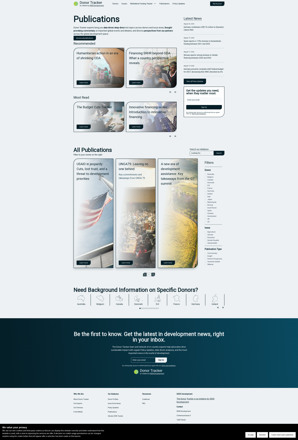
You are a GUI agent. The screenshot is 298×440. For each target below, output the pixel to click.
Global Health (212, 243)
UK (208, 219)
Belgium (210, 177)
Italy (208, 197)
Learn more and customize (282, 435)
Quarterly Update (213, 262)
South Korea (212, 208)
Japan (209, 199)
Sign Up (204, 107)
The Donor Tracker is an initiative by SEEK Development (196, 400)
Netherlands (211, 202)
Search (219, 153)
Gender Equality (213, 240)
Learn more (83, 83)
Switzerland (211, 216)
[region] (125, 68)
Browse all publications (84, 38)
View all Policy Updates (194, 81)
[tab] (140, 308)
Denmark (210, 183)
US (208, 222)
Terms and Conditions (199, 114)
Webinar (210, 264)
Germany (210, 191)
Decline (262, 435)
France (209, 188)
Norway (210, 205)
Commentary (212, 253)
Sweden (210, 213)
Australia (210, 174)
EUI (208, 185)
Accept (250, 435)
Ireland (209, 194)
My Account (217, 4)
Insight (209, 256)
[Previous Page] (145, 274)
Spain (209, 210)
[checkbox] (206, 174)
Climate (210, 235)
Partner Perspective (214, 259)
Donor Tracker (91, 2)
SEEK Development (97, 6)
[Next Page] (153, 274)
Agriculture (211, 232)
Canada (210, 180)
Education (211, 237)
